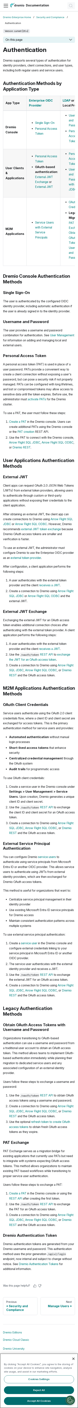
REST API (46, 654)
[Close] (73, 1359)
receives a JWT (49, 585)
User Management (62, 335)
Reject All (39, 1390)
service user (29, 943)
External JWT (44, 187)
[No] (39, 1286)
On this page (14, 40)
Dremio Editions (12, 1332)
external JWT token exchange (41, 529)
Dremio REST (21, 447)
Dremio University (14, 1348)
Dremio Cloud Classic (16, 1339)
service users (47, 857)
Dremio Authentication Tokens (38, 1264)
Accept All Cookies (39, 1400)
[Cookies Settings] (70, 1400)
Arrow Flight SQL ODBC (57, 442)
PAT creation (25, 432)
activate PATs (37, 399)
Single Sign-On (45, 123)
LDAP (66, 100)
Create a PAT (18, 422)
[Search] (71, 5)
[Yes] (35, 1286)
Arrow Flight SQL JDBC (24, 442)
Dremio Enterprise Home (17, 17)
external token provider (26, 558)
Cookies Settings (39, 1379)
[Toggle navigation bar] (6, 5)
